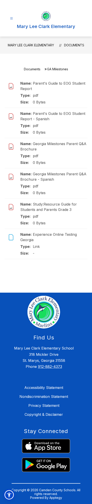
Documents (74, 45)
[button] (9, 495)
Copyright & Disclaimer (44, 414)
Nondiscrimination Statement (43, 396)
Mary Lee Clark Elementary (31, 45)
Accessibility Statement (43, 387)
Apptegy (55, 498)
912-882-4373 (50, 366)
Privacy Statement (43, 405)
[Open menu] (11, 18)
